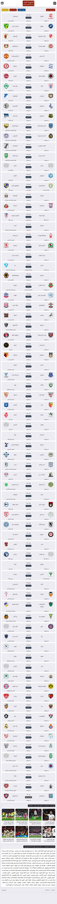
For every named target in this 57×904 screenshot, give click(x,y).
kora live (53, 890)
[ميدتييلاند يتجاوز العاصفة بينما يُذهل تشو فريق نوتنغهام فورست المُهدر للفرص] (35, 814)
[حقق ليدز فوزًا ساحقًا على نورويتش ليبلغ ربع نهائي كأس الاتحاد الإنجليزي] (8, 814)
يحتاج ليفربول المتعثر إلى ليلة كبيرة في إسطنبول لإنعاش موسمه (21, 840)
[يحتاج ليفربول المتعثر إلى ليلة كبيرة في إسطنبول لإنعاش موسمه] (21, 832)
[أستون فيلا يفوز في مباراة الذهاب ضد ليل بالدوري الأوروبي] (49, 814)
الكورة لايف (3, 890)
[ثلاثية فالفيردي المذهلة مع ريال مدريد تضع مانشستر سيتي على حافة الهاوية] (21, 814)
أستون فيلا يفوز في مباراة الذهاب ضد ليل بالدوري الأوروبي (49, 823)
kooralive (47, 890)
